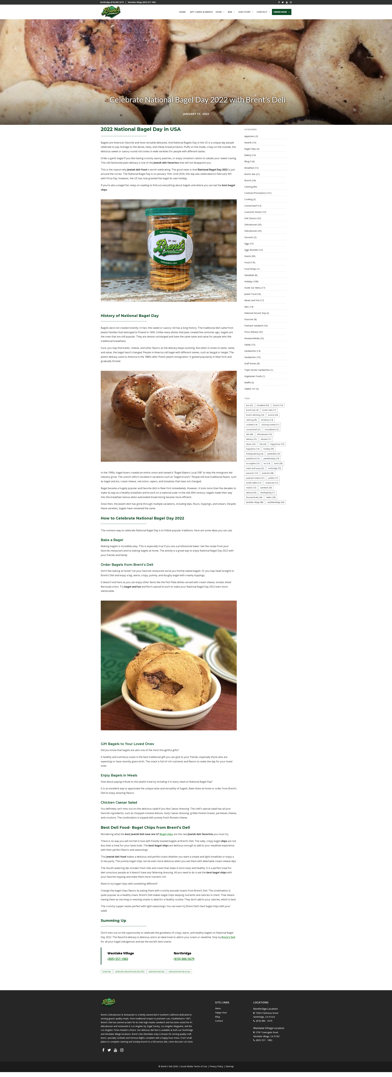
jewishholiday (271, 458)
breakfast (263, 405)
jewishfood (252, 458)
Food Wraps (250, 268)
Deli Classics (250, 218)
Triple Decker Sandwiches (257, 369)
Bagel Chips (250, 148)
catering (251, 420)
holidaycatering (254, 453)
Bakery (247, 155)
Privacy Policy (216, 1066)
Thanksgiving (267, 492)
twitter (270, 497)
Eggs (246, 243)
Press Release (251, 331)
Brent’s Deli (228, 937)
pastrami (267, 473)
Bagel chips (166, 834)
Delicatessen (250, 224)
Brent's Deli (269, 410)
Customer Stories (253, 212)
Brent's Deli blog (255, 415)
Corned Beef (250, 205)
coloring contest (270, 424)
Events (247, 256)
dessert (266, 439)
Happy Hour (277, 444)
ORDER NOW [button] (280, 11)
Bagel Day (106, 971)
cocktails (251, 424)
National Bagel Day (157, 971)
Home (182, 11)
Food (247, 262)
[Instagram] (291, 2)
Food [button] (219, 11)
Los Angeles (253, 463)
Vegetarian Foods (253, 376)
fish (263, 444)
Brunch (247, 180)
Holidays (248, 281)
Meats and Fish (252, 300)
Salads (247, 344)
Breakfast (249, 167)
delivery (251, 439)
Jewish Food (250, 294)
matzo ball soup (255, 468)
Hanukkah (249, 275)
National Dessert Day (255, 313)
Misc (246, 306)
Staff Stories (250, 363)
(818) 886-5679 (184, 959)
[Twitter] (283, 2)
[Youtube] (287, 2)
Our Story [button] (244, 11)
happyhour (252, 449)
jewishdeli (273, 453)
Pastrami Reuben (255, 478)
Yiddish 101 (250, 388)
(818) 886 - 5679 (264, 1020)
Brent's (278, 405)
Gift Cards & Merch (201, 11)
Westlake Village (254, 502)
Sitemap (230, 1066)
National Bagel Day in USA (179, 971)
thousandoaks (254, 497)
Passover (249, 319)
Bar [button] (230, 11)
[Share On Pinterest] (16, 1070)
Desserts (248, 237)
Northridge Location (265, 1008)
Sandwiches (250, 350)
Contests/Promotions (255, 193)
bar (249, 405)
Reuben (251, 487)
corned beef (253, 429)
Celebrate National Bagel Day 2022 (130, 971)
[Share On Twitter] (12, 1070)
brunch (273, 415)
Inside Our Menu (252, 287)
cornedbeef (272, 429)
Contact (219, 1020)
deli (249, 434)
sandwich (266, 487)
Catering (248, 186)
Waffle (247, 382)
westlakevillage (275, 502)
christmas (267, 420)
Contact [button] (262, 11)
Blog (246, 161)
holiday (269, 449)
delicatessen (264, 434)
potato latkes (253, 482)
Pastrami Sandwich (253, 325)
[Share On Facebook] (7, 1070)
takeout (251, 492)
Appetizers (249, 136)
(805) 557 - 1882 (264, 1040)
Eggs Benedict (251, 249)
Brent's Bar (252, 410)
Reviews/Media (251, 338)
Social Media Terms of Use (193, 1066)
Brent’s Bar (249, 174)
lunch (278, 463)
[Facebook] (279, 2)
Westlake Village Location (268, 1028)
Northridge (274, 468)
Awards (248, 142)
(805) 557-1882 (117, 959)
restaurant (271, 482)
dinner (250, 444)
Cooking (248, 199)
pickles (273, 478)
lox (267, 463)
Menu (218, 1008)
